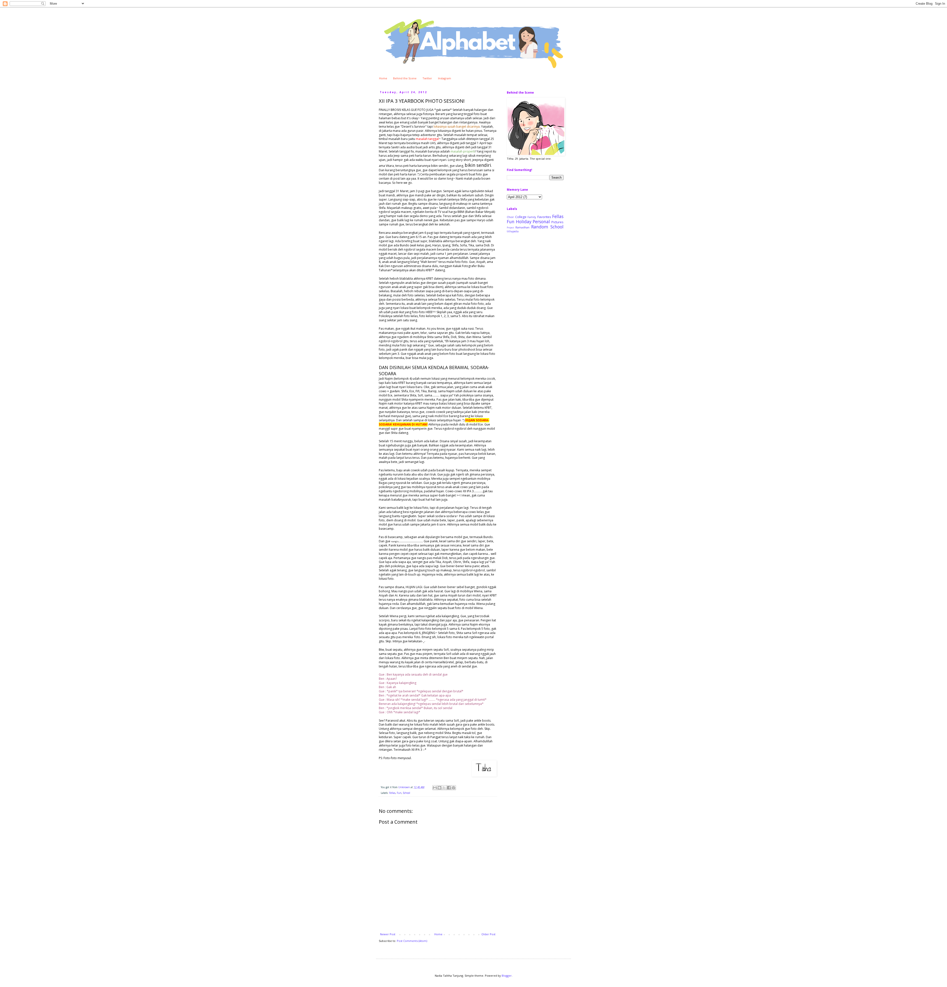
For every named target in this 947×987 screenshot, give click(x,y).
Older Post (488, 934)
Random (539, 227)
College (521, 217)
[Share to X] (444, 787)
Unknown (404, 787)
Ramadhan (522, 227)
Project (510, 227)
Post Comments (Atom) (412, 941)
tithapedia (513, 231)
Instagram (444, 78)
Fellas (392, 793)
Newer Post (387, 934)
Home (383, 78)
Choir (510, 217)
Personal (541, 221)
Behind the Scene (405, 78)
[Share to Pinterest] (453, 787)
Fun (399, 793)
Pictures (557, 222)
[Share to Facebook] (448, 787)
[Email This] (434, 787)
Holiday (523, 221)
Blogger (507, 975)
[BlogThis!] (439, 787)
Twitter (427, 78)
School (406, 793)
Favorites (544, 217)
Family (532, 217)
